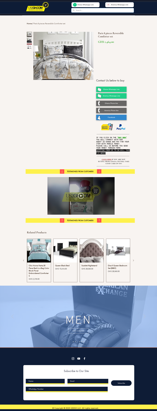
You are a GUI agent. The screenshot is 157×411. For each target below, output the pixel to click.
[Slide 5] (73, 341)
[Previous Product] (23, 260)
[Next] (144, 316)
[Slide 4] (81, 341)
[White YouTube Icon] (78, 358)
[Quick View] (39, 251)
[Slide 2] (77, 341)
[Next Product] (133, 260)
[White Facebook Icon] (84, 358)
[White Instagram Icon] (73, 358)
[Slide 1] (75, 341)
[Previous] (12, 316)
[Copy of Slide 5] (83, 341)
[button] (80, 171)
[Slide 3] (79, 341)
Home (29, 23)
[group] (78, 260)
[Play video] (81, 196)
